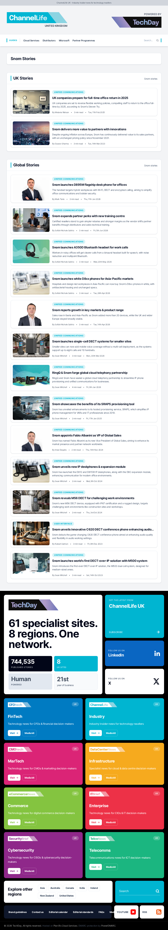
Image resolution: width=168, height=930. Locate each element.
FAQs (101, 912)
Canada (70, 888)
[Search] (157, 40)
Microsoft (64, 40)
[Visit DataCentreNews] (107, 749)
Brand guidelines (18, 912)
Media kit (29, 733)
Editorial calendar (58, 912)
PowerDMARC (108, 925)
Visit (12, 733)
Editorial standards (83, 912)
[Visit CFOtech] (26, 704)
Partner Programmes (84, 40)
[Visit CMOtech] (26, 749)
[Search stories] (157, 891)
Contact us (38, 912)
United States (66, 895)
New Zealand (47, 895)
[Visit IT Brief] (107, 794)
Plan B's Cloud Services (65, 925)
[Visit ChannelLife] (107, 704)
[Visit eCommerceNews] (26, 794)
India (82, 888)
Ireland (94, 888)
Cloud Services (31, 40)
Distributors (49, 40)
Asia (42, 888)
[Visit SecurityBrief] (26, 838)
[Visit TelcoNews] (107, 838)
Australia (55, 888)
